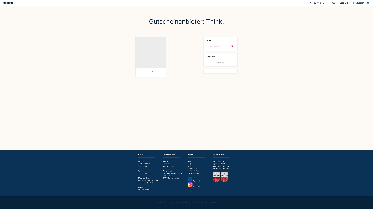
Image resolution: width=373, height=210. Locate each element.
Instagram (196, 186)
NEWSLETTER (358, 3)
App (189, 161)
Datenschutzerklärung (221, 166)
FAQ (333, 3)
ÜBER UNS (344, 3)
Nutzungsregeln (218, 161)
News (190, 166)
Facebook (196, 181)
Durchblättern (193, 168)
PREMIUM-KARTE (194, 173)
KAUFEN (317, 3)
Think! (151, 72)
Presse (165, 161)
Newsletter (167, 164)
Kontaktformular (169, 166)
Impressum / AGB (219, 164)
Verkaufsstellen (193, 171)
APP (324, 3)
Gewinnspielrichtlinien (221, 168)
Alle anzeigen (220, 62)
